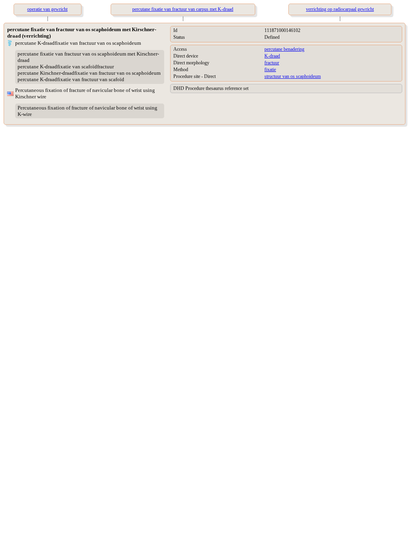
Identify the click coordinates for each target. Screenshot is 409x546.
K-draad (272, 56)
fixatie (270, 69)
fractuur (271, 63)
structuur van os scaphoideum (292, 76)
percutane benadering (284, 49)
